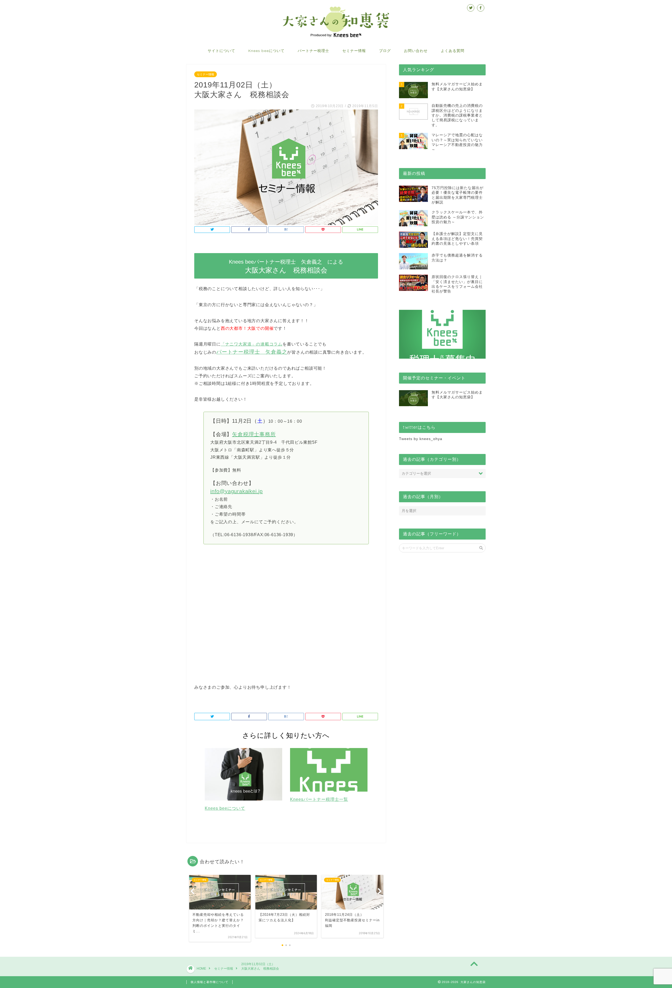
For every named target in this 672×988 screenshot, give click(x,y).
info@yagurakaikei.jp (236, 491)
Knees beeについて (266, 50)
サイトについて (221, 50)
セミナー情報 (354, 50)
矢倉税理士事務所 (254, 434)
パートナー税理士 (313, 50)
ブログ (385, 50)
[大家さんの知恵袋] (336, 36)
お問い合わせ (416, 50)
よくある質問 (452, 50)
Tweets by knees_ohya (420, 439)
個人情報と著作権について (209, 982)
